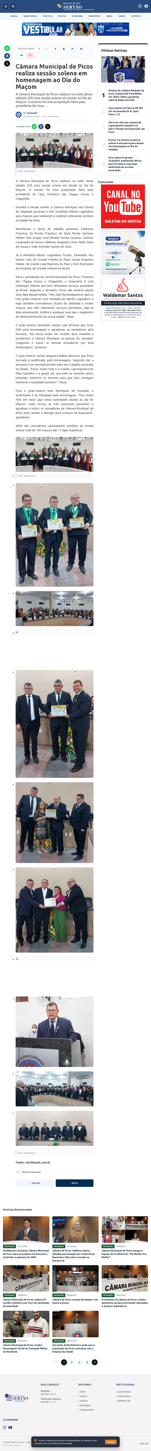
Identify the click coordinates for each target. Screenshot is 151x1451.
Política (47, 16)
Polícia (62, 16)
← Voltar (34, 1183)
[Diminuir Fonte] (47, 48)
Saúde (122, 16)
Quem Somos (30, 16)
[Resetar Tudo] (30, 55)
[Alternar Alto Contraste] (64, 48)
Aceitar (111, 1442)
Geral (109, 16)
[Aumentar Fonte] (39, 48)
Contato (136, 16)
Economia (77, 16)
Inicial (14, 16)
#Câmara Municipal (31, 1172)
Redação (32, 113)
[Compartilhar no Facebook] (7, 56)
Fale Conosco (124, 1396)
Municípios (94, 16)
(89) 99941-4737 (48, 1394)
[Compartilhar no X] (7, 64)
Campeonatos (87, 1410)
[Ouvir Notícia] (21, 55)
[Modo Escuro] (55, 48)
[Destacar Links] (72, 48)
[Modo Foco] (81, 48)
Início (75, 1183)
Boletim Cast (124, 1401)
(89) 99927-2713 (48, 1402)
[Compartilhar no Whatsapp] (7, 48)
